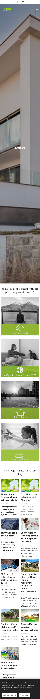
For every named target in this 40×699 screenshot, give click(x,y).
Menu (37, 9)
